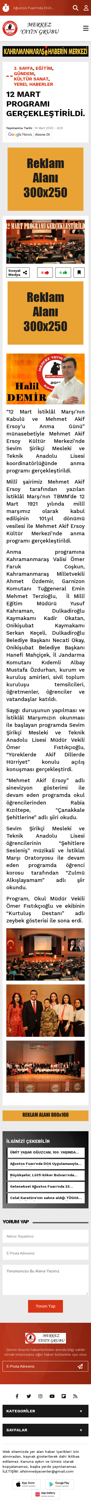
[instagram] (40, 1396)
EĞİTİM (44, 68)
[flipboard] (63, 1396)
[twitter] (28, 1396)
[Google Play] (60, 1484)
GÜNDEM (24, 73)
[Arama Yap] (73, 8)
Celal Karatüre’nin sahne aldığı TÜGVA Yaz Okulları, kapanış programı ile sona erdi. (45, 1198)
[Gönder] (82, 1366)
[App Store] (26, 1484)
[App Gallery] (45, 1494)
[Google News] (29, 134)
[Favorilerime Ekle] (79, 272)
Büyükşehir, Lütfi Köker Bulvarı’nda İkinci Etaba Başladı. (42, 1175)
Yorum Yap (45, 1306)
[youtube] (52, 1396)
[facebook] (17, 1396)
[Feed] (75, 1396)
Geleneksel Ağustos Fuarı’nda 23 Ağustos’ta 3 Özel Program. (40, 1186)
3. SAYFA (23, 68)
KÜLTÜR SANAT (31, 78)
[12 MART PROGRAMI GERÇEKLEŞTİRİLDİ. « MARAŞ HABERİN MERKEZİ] (32, 28)
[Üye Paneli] (83, 8)
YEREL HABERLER (33, 84)
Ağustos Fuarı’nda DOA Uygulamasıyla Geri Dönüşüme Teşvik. (44, 1164)
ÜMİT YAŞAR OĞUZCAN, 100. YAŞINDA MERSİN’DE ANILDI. (43, 1152)
